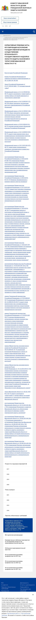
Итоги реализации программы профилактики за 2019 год (14, 555)
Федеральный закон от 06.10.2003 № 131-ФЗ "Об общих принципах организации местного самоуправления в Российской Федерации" (18, 104)
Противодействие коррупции (25, 590)
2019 (8, 479)
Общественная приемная (10, 22)
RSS (2, 583)
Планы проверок (10, 490)
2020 (8, 484)
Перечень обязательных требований (16, 515)
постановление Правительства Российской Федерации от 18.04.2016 (16, 207)
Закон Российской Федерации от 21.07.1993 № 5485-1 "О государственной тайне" (17, 86)
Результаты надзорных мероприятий (16, 464)
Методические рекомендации (14, 535)
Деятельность (24, 583)
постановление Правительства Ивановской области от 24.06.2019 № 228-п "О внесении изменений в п (18, 418)
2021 (8, 495)
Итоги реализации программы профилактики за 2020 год (14, 561)
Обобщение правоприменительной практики (15, 548)
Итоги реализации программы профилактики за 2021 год (14, 568)
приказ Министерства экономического (17, 365)
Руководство (5, 591)
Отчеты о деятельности (27, 585)
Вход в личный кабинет (10, 18)
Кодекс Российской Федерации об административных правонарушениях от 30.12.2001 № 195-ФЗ (17, 78)
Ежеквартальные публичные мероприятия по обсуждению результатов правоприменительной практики (17, 541)
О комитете (4, 585)
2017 (8, 469)
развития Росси (10, 367)
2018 (8, 474)
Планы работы (24, 587)
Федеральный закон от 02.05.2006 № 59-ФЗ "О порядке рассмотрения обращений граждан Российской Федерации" (17, 126)
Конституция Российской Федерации (16, 73)
